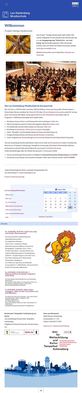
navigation (6, 4)
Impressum (47, 326)
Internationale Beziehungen (14, 213)
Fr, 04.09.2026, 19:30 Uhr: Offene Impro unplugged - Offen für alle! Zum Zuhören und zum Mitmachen (21, 291)
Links (7, 217)
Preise (7, 177)
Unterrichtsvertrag (17, 177)
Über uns (8, 198)
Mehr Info (55, 121)
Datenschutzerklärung (61, 326)
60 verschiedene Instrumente (53, 112)
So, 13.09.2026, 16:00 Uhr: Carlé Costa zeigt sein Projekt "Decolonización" (21, 232)
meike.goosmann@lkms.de (46, 48)
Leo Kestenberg (10, 202)
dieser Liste (55, 124)
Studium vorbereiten (46, 135)
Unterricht (32, 112)
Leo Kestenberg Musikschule (15, 190)
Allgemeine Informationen (14, 206)
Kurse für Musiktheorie (47, 115)
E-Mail (44, 151)
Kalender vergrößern (46, 216)
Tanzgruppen (31, 115)
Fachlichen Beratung (53, 148)
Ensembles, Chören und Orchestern (29, 129)
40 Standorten (55, 143)
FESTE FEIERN (69, 157)
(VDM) (74, 155)
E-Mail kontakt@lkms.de (26, 173)
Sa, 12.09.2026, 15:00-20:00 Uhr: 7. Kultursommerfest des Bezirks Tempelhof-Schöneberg (20, 273)
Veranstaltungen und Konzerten (33, 137)
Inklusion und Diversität (13, 210)
